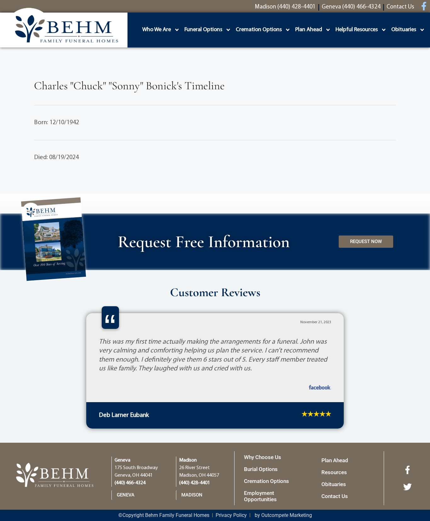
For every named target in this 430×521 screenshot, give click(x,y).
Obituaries (403, 30)
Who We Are (156, 30)
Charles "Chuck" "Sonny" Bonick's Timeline (129, 85)
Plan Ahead (308, 30)
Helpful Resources (357, 30)
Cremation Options (259, 30)
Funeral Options (203, 30)
